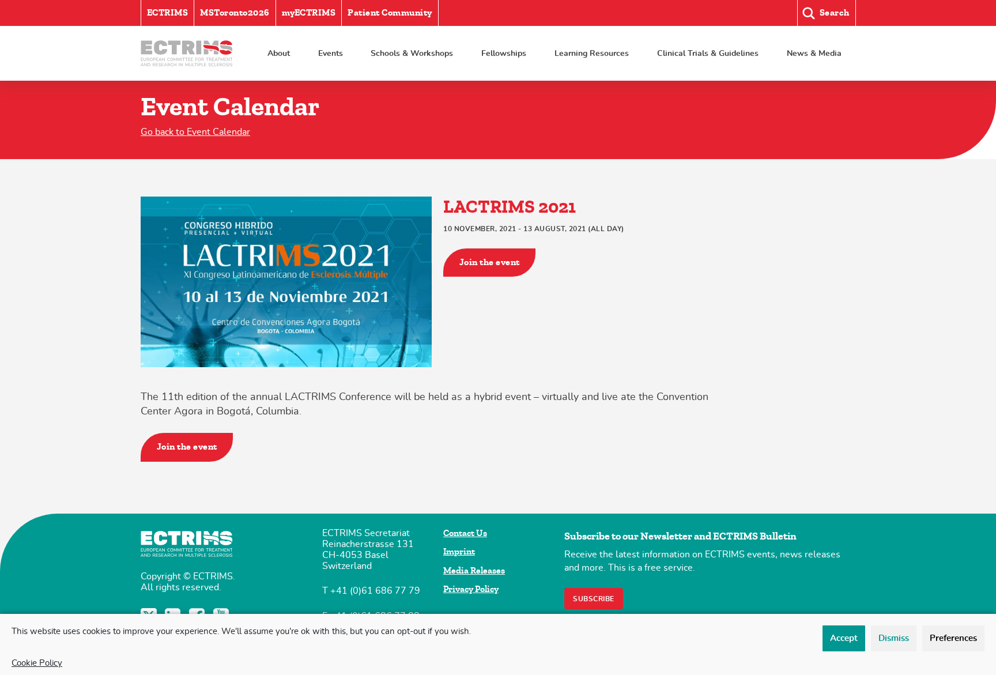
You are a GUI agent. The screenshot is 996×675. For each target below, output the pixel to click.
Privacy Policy (471, 589)
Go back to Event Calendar (195, 132)
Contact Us (465, 533)
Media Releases (474, 570)
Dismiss (893, 638)
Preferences (953, 638)
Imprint (459, 551)
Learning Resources (591, 53)
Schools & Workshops (412, 53)
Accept (844, 638)
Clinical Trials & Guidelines (708, 53)
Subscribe (593, 598)
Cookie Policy (37, 663)
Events (330, 53)
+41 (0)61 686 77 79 (375, 590)
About (278, 53)
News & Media (814, 53)
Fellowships (503, 53)
